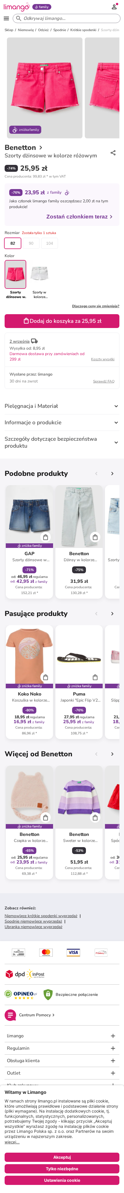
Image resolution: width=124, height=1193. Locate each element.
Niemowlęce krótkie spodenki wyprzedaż (41, 916)
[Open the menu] (6, 18)
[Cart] (45, 537)
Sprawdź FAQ (103, 381)
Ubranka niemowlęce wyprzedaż (33, 927)
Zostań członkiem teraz (77, 217)
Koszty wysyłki (102, 359)
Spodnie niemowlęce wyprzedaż (33, 921)
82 (12, 243)
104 (49, 243)
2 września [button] (20, 341)
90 (31, 243)
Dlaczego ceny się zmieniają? (95, 306)
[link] (39, 279)
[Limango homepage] (16, 7)
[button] (35, 176)
